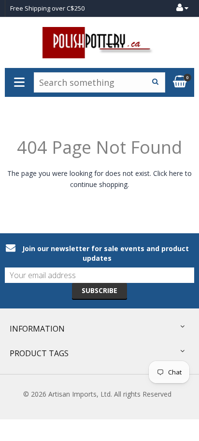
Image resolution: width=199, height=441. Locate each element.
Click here (168, 173)
